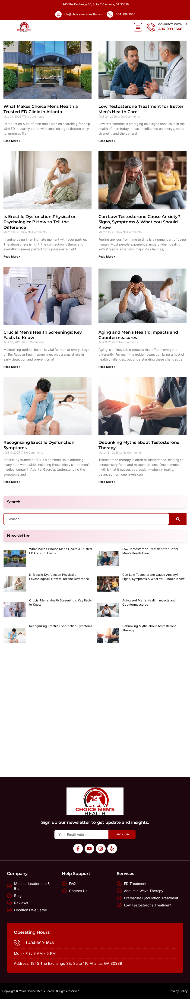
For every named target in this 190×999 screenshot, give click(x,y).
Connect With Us (173, 24)
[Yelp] (112, 848)
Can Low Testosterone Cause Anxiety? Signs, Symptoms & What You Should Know (139, 222)
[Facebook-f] (78, 848)
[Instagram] (101, 848)
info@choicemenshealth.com (83, 14)
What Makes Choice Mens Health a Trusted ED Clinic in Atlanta (40, 109)
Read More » (12, 141)
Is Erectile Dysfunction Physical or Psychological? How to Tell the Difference (39, 222)
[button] (138, 27)
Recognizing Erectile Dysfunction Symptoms (60, 626)
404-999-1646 (125, 14)
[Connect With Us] (151, 27)
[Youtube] (89, 848)
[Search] (178, 519)
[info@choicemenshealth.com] (58, 14)
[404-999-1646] (110, 14)
